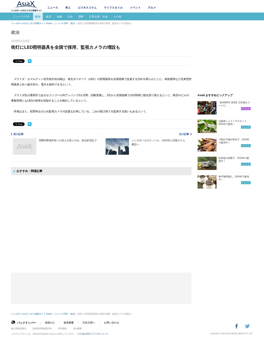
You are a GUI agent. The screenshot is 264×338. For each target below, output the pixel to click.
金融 (59, 16)
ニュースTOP (21, 16)
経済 (48, 16)
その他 (117, 16)
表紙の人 (50, 322)
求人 (68, 7)
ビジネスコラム (87, 7)
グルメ (152, 7)
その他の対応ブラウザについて (93, 334)
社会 (70, 16)
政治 (38, 16)
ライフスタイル (113, 7)
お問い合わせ (111, 322)
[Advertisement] (101, 220)
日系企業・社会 (98, 16)
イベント (135, 7)
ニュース (52, 7)
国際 (81, 16)
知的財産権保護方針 (42, 328)
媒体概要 (69, 322)
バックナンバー (26, 322)
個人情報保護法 (18, 328)
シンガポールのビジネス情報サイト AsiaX (31, 23)
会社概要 (77, 328)
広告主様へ (89, 322)
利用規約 (62, 328)
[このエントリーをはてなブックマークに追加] (29, 61)
